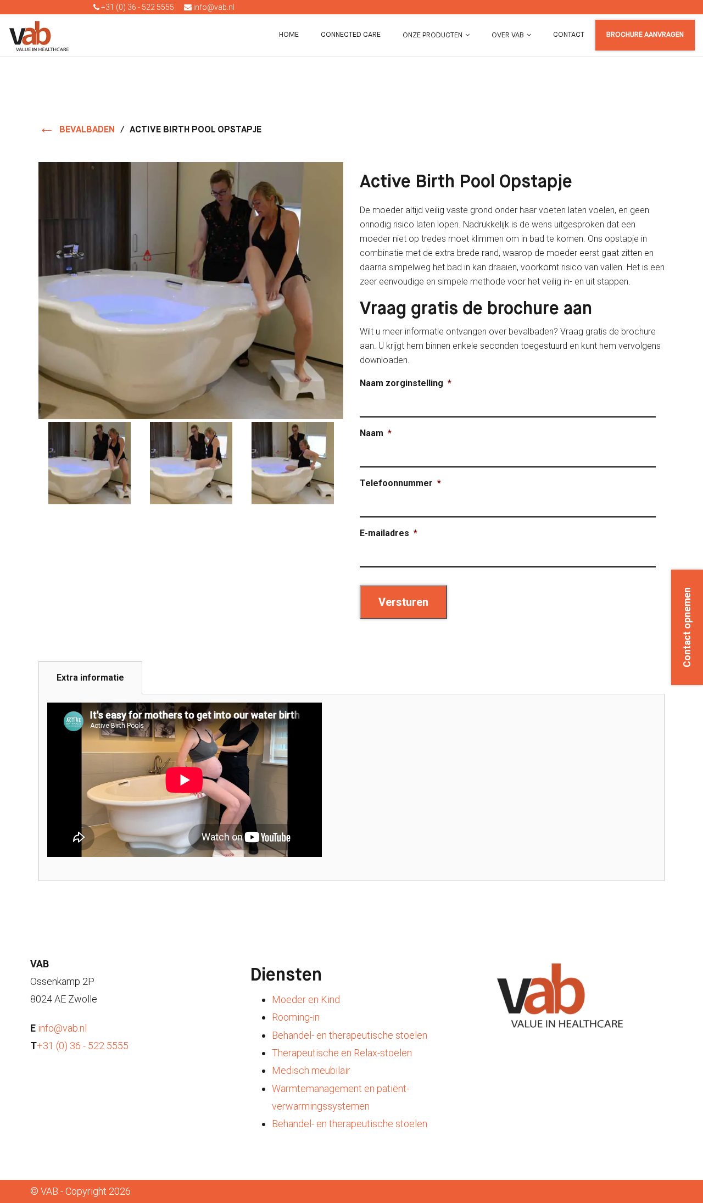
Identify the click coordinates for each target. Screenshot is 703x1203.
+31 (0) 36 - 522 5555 (136, 7)
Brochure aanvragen (645, 34)
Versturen (403, 602)
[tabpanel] (351, 787)
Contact (568, 34)
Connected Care (351, 34)
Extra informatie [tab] (90, 677)
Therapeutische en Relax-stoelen (342, 1053)
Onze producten (432, 35)
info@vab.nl (213, 7)
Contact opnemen (687, 627)
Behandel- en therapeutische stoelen (349, 1035)
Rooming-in (296, 1017)
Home (289, 34)
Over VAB (508, 35)
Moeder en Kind (306, 999)
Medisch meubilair (311, 1070)
